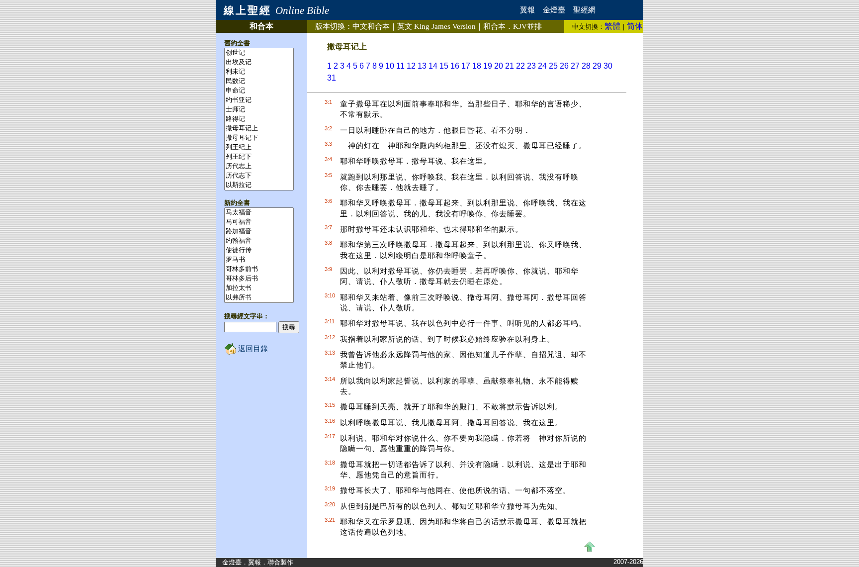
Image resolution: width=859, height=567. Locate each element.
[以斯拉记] (259, 185)
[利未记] (259, 72)
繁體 (612, 26)
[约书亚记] (259, 100)
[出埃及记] (259, 62)
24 (542, 66)
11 (400, 66)
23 (531, 66)
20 (498, 66)
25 (553, 66)
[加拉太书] (259, 288)
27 (575, 66)
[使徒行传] (259, 250)
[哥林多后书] (259, 279)
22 (520, 66)
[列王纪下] (259, 157)
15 (443, 66)
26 (564, 66)
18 (476, 66)
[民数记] (259, 81)
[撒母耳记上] (259, 128)
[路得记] (259, 119)
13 (422, 66)
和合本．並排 (512, 26)
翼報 (527, 10)
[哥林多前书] (259, 269)
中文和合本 (371, 26)
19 (487, 66)
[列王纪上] (259, 147)
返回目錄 (252, 349)
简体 (635, 26)
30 (607, 66)
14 (433, 66)
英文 (436, 26)
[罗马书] (259, 260)
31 (331, 78)
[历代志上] (259, 166)
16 (454, 66)
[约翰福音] (259, 241)
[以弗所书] (259, 297)
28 (586, 66)
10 (389, 66)
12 (411, 66)
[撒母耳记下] (259, 138)
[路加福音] (259, 231)
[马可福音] (259, 222)
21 (509, 66)
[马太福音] (259, 212)
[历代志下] (259, 176)
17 (465, 66)
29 (597, 66)
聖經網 (584, 10)
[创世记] (259, 53)
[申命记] (259, 90)
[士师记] (259, 109)
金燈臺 (554, 10)
